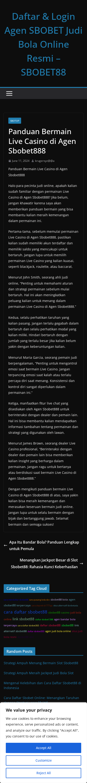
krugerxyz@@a (45, 161)
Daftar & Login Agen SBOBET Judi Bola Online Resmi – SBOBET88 (43, 44)
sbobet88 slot (25, 637)
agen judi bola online (58, 631)
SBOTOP (14, 120)
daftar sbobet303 (36, 631)
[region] (43, 742)
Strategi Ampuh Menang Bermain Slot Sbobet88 (41, 663)
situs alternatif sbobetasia (65, 605)
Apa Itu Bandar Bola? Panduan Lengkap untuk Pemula (44, 545)
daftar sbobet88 (50, 625)
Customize (43, 760)
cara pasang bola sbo (39, 599)
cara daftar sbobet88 (25, 612)
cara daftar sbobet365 (28, 625)
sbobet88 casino (58, 612)
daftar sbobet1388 (44, 619)
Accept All (43, 748)
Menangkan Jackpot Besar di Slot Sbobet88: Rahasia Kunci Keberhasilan (44, 563)
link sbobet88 (23, 619)
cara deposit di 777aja (42, 605)
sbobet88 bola (59, 599)
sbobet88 (67, 625)
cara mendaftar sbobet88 (16, 599)
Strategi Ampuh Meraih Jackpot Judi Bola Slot (39, 673)
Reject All (43, 773)
